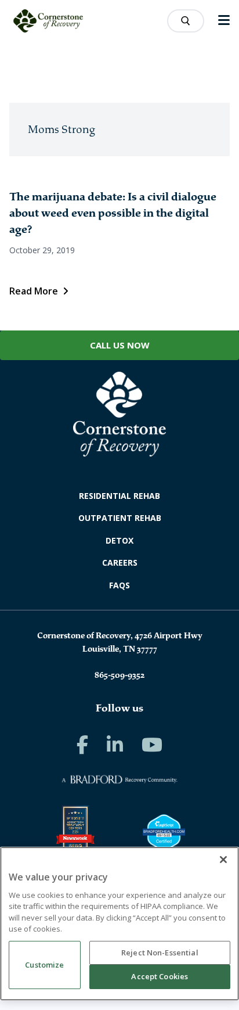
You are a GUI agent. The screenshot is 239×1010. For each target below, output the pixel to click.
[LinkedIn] (115, 744)
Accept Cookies (159, 976)
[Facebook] (82, 744)
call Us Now (120, 345)
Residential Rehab (119, 495)
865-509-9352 (119, 675)
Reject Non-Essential (159, 952)
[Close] (223, 859)
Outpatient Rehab (119, 517)
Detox (119, 540)
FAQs (119, 585)
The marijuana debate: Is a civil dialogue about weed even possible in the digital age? (112, 213)
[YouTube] (152, 744)
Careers (119, 562)
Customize (44, 964)
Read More (33, 291)
